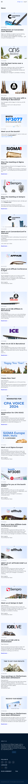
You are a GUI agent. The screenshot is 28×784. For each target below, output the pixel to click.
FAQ (16, 771)
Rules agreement (6, 771)
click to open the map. (7, 136)
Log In (25, 1)
